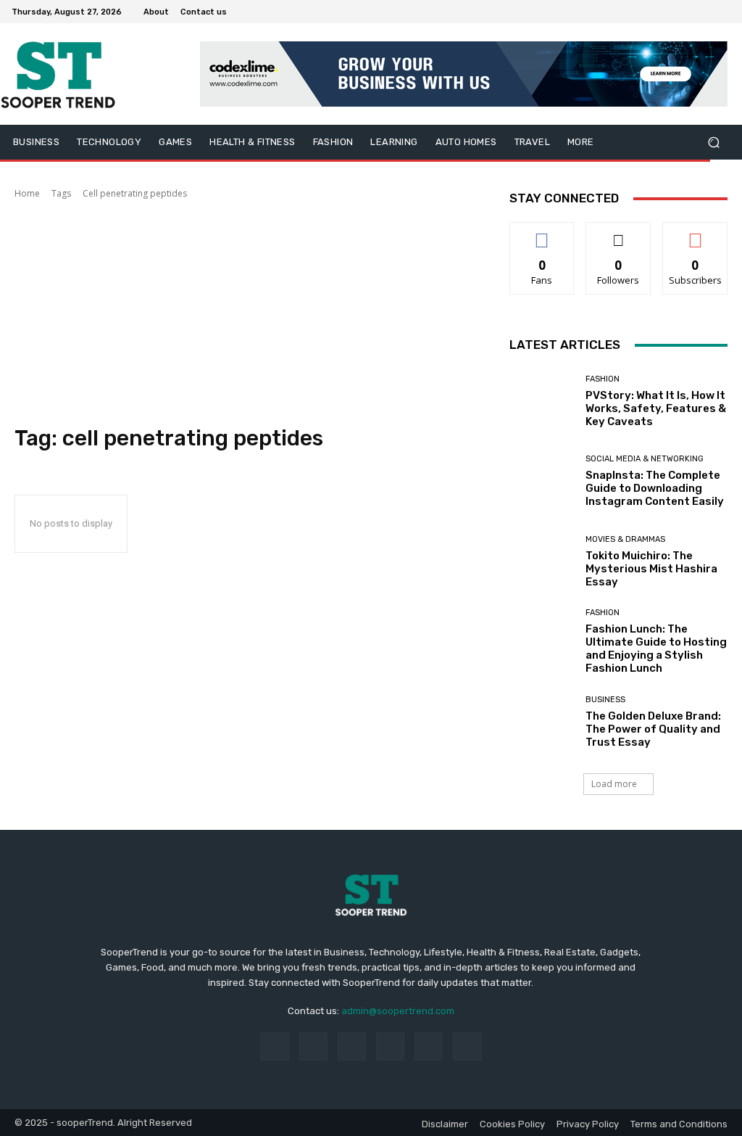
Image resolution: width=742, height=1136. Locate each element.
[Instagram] (669, 11)
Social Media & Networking (644, 459)
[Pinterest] (390, 1046)
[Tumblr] (428, 1046)
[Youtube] (721, 11)
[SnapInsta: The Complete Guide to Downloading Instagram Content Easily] (542, 481)
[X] (687, 11)
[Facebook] (652, 11)
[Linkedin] (352, 1046)
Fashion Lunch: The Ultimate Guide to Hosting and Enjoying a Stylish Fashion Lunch (656, 648)
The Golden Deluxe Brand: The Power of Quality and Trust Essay (653, 729)
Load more (614, 784)
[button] (713, 142)
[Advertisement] (247, 312)
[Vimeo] (704, 11)
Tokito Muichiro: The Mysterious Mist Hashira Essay (651, 568)
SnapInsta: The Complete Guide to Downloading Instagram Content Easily (654, 488)
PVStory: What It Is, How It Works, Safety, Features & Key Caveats (655, 408)
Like (542, 233)
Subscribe (695, 233)
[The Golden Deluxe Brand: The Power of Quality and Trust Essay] (542, 721)
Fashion (602, 379)
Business (605, 700)
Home (27, 193)
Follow (618, 233)
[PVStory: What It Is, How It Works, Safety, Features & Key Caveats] (542, 401)
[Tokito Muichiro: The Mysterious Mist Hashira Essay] (542, 561)
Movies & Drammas (625, 539)
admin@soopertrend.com (397, 1010)
